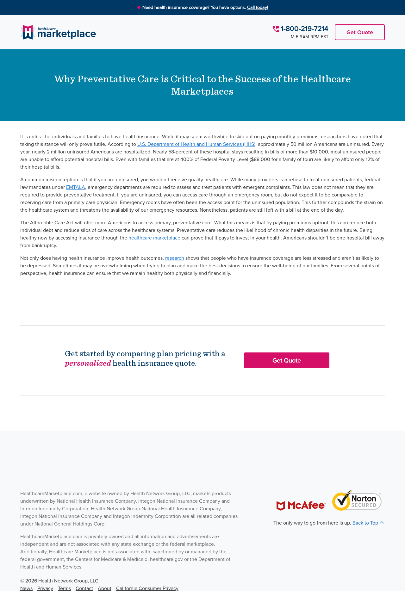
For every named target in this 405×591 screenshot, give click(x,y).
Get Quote (359, 32)
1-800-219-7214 (304, 28)
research (174, 258)
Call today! (257, 7)
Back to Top (365, 522)
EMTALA (75, 187)
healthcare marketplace (154, 237)
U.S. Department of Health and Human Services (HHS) (196, 144)
